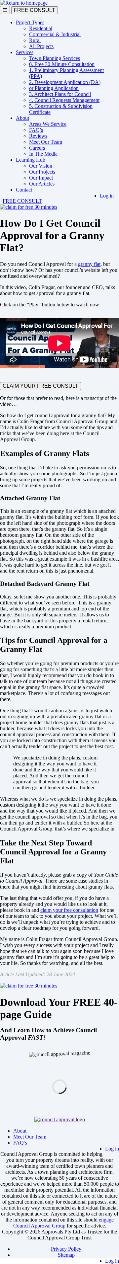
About (22, 118)
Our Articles (42, 184)
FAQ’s (36, 130)
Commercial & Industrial (55, 34)
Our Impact (41, 178)
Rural (35, 40)
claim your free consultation (69, 910)
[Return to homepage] (24, 3)
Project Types (30, 22)
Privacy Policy (66, 1249)
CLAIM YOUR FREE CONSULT (40, 386)
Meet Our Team (45, 142)
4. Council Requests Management (64, 100)
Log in (107, 195)
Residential (40, 28)
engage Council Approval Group (63, 1222)
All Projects (41, 46)
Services (24, 52)
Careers (37, 148)
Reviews (38, 136)
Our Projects (42, 172)
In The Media (43, 154)
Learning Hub (30, 160)
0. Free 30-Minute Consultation (62, 64)
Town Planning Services (54, 58)
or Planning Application (54, 88)
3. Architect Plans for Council (60, 94)
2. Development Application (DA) (64, 82)
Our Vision (40, 166)
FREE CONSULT (34, 10)
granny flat (89, 264)
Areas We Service (47, 124)
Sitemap (66, 1255)
